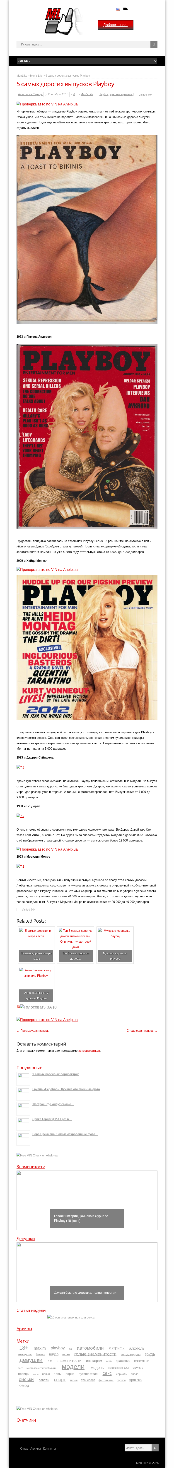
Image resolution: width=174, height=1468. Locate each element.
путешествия (88, 1374)
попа (36, 1374)
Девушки (26, 1238)
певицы (23, 1374)
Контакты (49, 1448)
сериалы (122, 1373)
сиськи (26, 1379)
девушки (31, 1360)
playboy (103, 94)
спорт (60, 1379)
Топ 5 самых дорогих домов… (75, 956)
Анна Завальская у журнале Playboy (36, 995)
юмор (24, 1385)
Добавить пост (115, 25)
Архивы (24, 1329)
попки (46, 1374)
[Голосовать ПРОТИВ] (18, 1007)
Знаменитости (31, 1167)
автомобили (90, 1347)
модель (97, 1367)
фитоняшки (106, 1379)
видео (53, 1354)
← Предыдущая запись (33, 1030)
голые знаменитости (95, 1353)
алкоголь (136, 1348)
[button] (23, 1200)
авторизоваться (89, 1050)
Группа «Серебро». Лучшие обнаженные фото (66, 1089)
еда (50, 1361)
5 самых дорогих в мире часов (36, 956)
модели (73, 1366)
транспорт (88, 1380)
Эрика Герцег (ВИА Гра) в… (52, 1119)
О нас (24, 1448)
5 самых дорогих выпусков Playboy (68, 75)
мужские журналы (121, 94)
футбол (121, 1380)
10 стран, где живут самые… (53, 1104)
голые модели (130, 1354)
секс (107, 1373)
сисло (134, 1373)
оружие (138, 1367)
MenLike (22, 75)
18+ (23, 1348)
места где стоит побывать (41, 1367)
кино (109, 1360)
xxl (70, 1348)
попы (57, 1374)
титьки (73, 1380)
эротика (135, 1380)
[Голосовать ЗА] (36, 1007)
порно (70, 1374)
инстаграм (94, 1361)
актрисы (117, 1348)
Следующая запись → (142, 1030)
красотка (123, 1361)
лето (20, 1367)
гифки (66, 1354)
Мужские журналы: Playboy (115, 956)
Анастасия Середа (30, 94)
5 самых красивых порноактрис (55, 1074)
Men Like (142, 1463)
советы (44, 1380)
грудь (150, 1354)
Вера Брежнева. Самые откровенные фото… (65, 1134)
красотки (142, 1360)
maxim (40, 1348)
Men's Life (36, 75)
